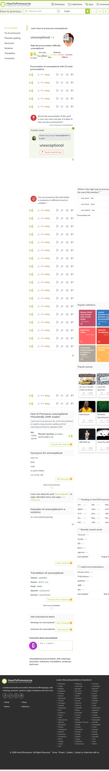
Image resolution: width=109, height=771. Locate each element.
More (33, 462)
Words (6, 702)
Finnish (61, 701)
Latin (60, 717)
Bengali (78, 689)
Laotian (95, 715)
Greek (94, 703)
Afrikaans (61, 684)
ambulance (94, 509)
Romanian (79, 729)
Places (24, 702)
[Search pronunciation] (87, 11)
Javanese (61, 713)
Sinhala (78, 732)
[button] (51, 152)
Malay (77, 720)
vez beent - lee (88, 210)
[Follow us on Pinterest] (21, 695)
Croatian (78, 693)
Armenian (79, 686)
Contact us (78, 752)
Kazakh (95, 713)
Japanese (95, 710)
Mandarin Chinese (82, 722)
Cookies (69, 752)
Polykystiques (83, 576)
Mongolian (62, 725)
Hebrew (78, 705)
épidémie (81, 581)
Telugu (77, 739)
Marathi (95, 722)
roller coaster (94, 522)
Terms (54, 752)
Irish (59, 710)
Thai (93, 739)
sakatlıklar (43, 578)
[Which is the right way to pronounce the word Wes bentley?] (100, 192)
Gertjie (80, 539)
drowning (80, 518)
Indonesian (96, 708)
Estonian (78, 698)
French (77, 701)
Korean (78, 715)
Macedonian (62, 720)
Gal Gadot (80, 505)
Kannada (78, 713)
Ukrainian (78, 741)
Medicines (25, 707)
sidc (79, 590)
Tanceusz (81, 535)
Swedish (95, 737)
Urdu (94, 741)
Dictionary (59, 4)
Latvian (78, 717)
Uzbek (60, 744)
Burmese (78, 691)
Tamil (60, 739)
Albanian (78, 684)
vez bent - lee (87, 198)
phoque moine (83, 572)
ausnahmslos (45, 595)
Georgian (61, 703)
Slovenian (61, 734)
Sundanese (62, 737)
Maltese (61, 722)
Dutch (77, 696)
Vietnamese (79, 744)
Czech (94, 693)
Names (7, 707)
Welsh (94, 744)
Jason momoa (94, 513)
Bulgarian (61, 691)
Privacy (62, 752)
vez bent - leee (88, 204)
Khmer (60, 715)
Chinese (61, 693)
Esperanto (62, 698)
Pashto (60, 727)
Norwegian (96, 725)
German (78, 703)
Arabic (60, 686)
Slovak (94, 732)
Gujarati (61, 705)
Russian (95, 729)
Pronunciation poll (83, 215)
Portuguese (62, 729)
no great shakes (37, 470)
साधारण (39, 586)
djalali (80, 509)
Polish (94, 727)
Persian (78, 727)
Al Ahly (80, 513)
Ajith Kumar (94, 505)
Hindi (94, 705)
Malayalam (96, 720)
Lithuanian (96, 717)
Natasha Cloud (80, 522)
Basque (61, 689)
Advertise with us (91, 752)
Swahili (78, 737)
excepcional (44, 590)
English (95, 696)
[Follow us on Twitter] (11, 695)
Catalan (95, 691)
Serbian (61, 732)
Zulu (59, 746)
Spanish (95, 734)
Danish (60, 696)
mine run (34, 458)
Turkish (60, 741)
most (33, 466)
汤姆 (79, 585)
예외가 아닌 (43, 582)
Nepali (77, 725)
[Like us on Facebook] (5, 695)
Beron (80, 548)
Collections (76, 4)
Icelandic (78, 708)
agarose (81, 552)
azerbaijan (96, 686)
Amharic (95, 684)
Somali (77, 734)
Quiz (91, 4)
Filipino (95, 698)
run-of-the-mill (37, 475)
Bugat (94, 518)
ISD (79, 543)
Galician (95, 701)
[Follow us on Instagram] (16, 695)
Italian (77, 710)
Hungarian (62, 708)
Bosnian (95, 689)
